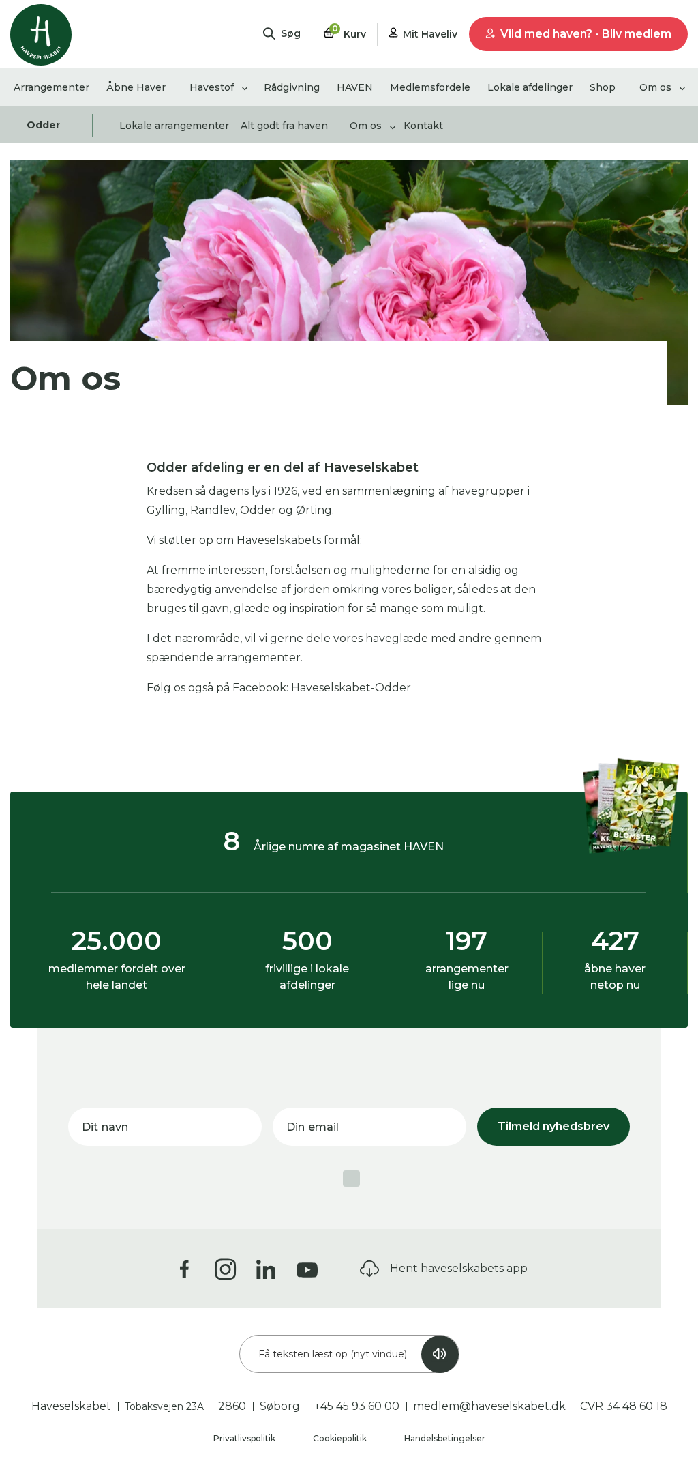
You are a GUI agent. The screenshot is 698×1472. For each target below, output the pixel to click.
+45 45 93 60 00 (356, 1406)
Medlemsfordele (430, 87)
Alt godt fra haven (284, 125)
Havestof (211, 87)
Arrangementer (51, 87)
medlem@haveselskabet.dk (489, 1406)
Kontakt (423, 125)
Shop (603, 87)
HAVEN (355, 87)
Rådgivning (292, 87)
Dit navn (105, 1127)
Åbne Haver (136, 87)
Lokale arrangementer (174, 125)
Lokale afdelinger (530, 87)
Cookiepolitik (341, 1438)
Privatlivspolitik (245, 1438)
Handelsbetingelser (444, 1438)
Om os (655, 87)
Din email (312, 1127)
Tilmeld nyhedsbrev (553, 1126)
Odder (43, 125)
